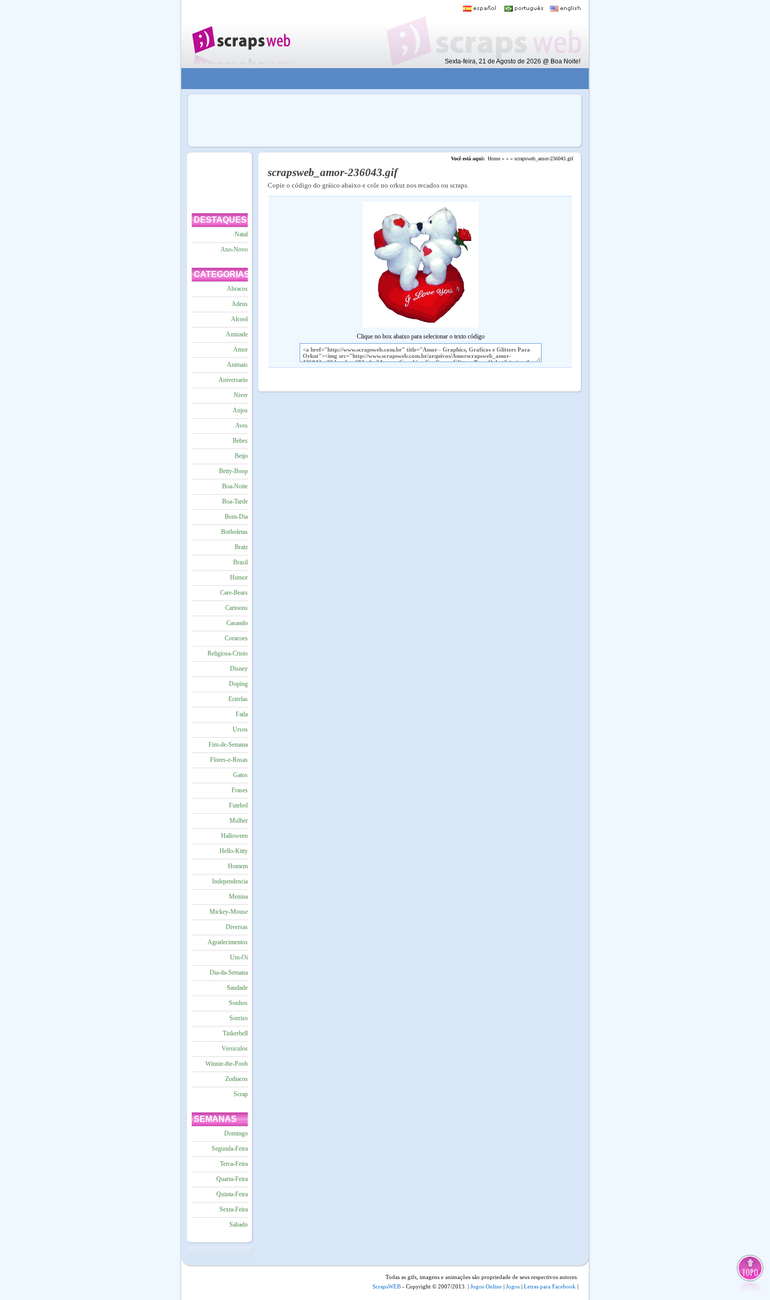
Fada (242, 714)
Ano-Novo (234, 249)
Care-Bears (234, 592)
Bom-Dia (236, 516)
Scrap (241, 1094)
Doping (238, 683)
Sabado (238, 1224)
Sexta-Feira (233, 1209)
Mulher (238, 820)
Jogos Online (486, 1286)
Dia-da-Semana (229, 972)
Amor (240, 349)
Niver (241, 395)
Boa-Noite (235, 486)
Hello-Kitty (233, 851)
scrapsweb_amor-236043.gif (543, 158)
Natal (241, 234)
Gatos (240, 775)
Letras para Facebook (550, 1286)
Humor (239, 577)
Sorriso (238, 1018)
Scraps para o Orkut (240, 34)
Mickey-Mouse (229, 911)
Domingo (236, 1133)
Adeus (240, 304)
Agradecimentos (227, 942)
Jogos (513, 1286)
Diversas (237, 927)
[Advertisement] (377, 79)
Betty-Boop (233, 471)
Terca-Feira (234, 1163)
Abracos (237, 288)
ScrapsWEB (386, 1286)
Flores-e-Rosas (229, 759)
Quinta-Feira (232, 1194)
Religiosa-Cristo (227, 653)
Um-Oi (239, 957)
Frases (240, 790)
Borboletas (234, 532)
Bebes (240, 440)
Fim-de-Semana (228, 744)
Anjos (240, 410)
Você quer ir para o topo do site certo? (750, 1274)
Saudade (237, 987)
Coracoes (236, 638)
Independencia (230, 881)
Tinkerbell (235, 1033)
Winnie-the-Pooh (226, 1063)
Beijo (241, 456)
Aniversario (233, 380)
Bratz (241, 547)
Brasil (240, 562)
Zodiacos (236, 1079)
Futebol (238, 805)
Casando (237, 623)
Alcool (239, 319)
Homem (238, 866)
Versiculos (235, 1048)
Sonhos (238, 1003)
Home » (496, 158)
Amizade (237, 334)
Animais (237, 364)
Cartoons (236, 607)
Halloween (234, 835)
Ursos (240, 729)
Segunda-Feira (230, 1148)
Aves (241, 425)
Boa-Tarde (235, 501)
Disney (239, 668)
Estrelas (238, 699)
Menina (238, 896)
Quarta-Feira (232, 1179)
